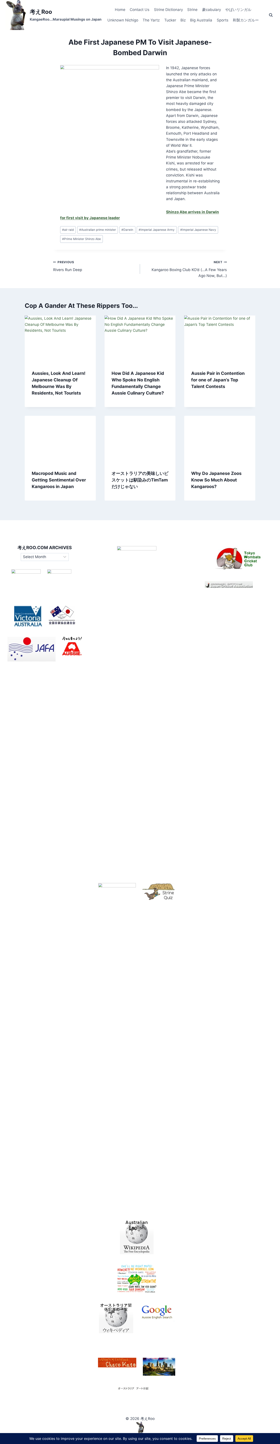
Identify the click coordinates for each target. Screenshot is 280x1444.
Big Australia (201, 20)
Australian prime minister (97, 229)
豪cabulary (211, 9)
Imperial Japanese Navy (198, 229)
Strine (192, 9)
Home (120, 9)
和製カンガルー (246, 20)
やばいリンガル (238, 9)
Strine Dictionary (168, 9)
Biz (183, 20)
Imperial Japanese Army (157, 229)
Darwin (127, 229)
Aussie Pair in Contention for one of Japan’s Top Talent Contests (218, 380)
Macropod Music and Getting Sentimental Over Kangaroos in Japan (59, 480)
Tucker (170, 20)
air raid (68, 229)
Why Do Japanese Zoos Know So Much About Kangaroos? (216, 480)
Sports (222, 20)
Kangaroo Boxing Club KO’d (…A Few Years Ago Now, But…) (189, 269)
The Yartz (151, 20)
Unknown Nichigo (122, 20)
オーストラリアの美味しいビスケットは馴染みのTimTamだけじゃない (140, 480)
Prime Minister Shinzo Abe (81, 239)
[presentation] (60, 339)
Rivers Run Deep (67, 266)
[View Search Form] (271, 15)
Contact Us (139, 9)
